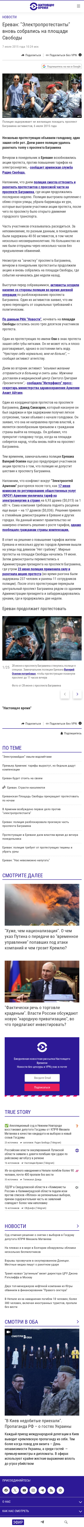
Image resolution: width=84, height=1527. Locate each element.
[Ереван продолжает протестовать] (42, 638)
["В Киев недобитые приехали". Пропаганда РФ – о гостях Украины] (42, 1372)
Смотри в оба (21, 1322)
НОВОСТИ (15, 1226)
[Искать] (66, 1522)
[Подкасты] (60, 1490)
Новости (9, 17)
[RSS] (51, 1490)
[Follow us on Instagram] (33, 1490)
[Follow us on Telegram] (42, 1490)
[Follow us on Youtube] (24, 1490)
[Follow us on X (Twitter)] (15, 1490)
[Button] (31, 55)
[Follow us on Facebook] (6, 1490)
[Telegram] (42, 1522)
